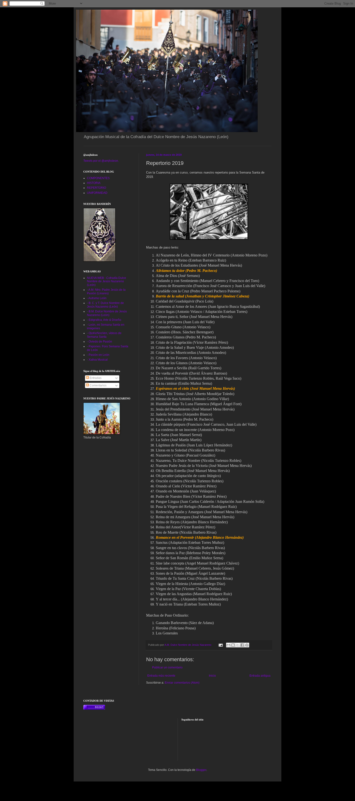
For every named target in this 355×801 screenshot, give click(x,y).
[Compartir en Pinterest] (246, 645)
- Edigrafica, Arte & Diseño (104, 320)
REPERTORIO (96, 187)
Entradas (95, 378)
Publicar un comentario (167, 667)
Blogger (201, 770)
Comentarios (97, 385)
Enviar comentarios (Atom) (182, 682)
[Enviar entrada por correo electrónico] (220, 644)
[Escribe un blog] (233, 645)
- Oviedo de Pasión (99, 341)
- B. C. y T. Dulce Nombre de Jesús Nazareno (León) (105, 304)
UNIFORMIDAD (97, 193)
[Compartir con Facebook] (242, 645)
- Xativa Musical (97, 359)
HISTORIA (93, 183)
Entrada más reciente (161, 675)
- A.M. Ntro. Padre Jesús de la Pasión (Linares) (106, 291)
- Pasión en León (98, 355)
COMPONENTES (98, 178)
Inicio (212, 675)
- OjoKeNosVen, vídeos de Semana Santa (104, 334)
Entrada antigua (259, 675)
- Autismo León (96, 298)
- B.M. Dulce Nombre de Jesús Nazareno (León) (107, 313)
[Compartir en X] (237, 645)
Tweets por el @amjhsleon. (101, 160)
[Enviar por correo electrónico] (228, 645)
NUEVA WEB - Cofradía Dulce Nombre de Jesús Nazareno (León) (106, 281)
